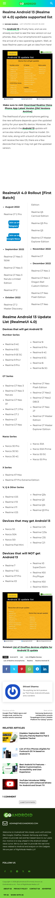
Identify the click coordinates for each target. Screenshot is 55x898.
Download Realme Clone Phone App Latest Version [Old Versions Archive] (28, 108)
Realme (30, 661)
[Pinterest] (22, 669)
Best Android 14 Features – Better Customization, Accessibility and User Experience (32, 768)
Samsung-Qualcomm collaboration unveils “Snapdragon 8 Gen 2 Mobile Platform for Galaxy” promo (41, 716)
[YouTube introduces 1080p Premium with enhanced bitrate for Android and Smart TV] (10, 784)
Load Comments (27, 802)
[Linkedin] (45, 669)
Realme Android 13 (42, 661)
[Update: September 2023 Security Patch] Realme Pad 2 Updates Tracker (34, 735)
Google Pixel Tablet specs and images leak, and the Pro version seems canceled (14, 715)
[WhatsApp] (29, 669)
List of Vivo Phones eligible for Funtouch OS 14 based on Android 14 (34, 751)
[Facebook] (6, 669)
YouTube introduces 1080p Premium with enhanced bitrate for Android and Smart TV (35, 783)
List (21, 657)
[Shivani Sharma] (12, 691)
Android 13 (13, 29)
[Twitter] (14, 669)
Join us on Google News (13, 237)
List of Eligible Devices (33, 657)
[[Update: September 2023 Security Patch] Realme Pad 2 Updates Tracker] (10, 737)
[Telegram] (37, 669)
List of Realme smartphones (14, 661)
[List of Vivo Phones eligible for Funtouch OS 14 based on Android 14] (10, 753)
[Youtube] (29, 871)
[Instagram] (11, 871)
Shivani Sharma (11, 24)
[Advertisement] (27, 169)
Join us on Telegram (14, 224)
